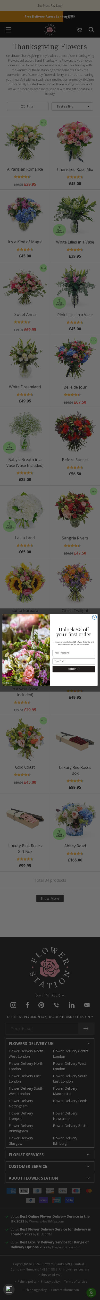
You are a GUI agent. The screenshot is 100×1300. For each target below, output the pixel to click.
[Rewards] (9, 1289)
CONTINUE (73, 669)
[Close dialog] (94, 617)
